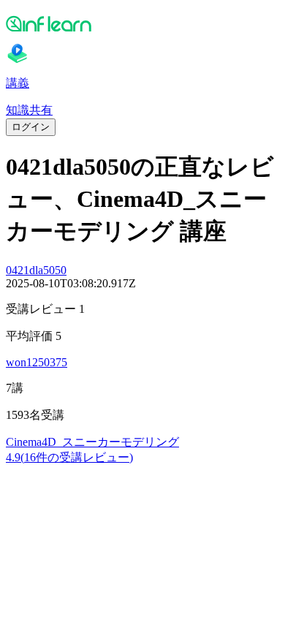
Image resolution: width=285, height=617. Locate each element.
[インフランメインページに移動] (142, 23)
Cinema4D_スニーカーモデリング (92, 442)
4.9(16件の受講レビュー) (69, 457)
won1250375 (36, 362)
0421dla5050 (36, 270)
